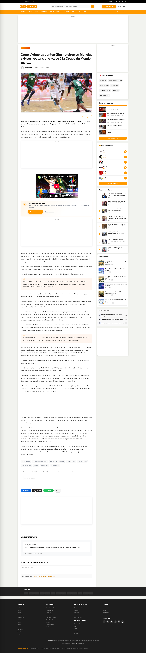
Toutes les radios (113, 183)
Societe (19, 610)
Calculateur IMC (49, 620)
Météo (124, 12)
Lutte (19, 627)
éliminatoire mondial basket (40, 461)
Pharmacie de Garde (51, 617)
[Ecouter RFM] (125, 151)
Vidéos (84, 12)
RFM (75, 626)
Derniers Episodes (78, 608)
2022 (47, 593)
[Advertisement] (73, 30)
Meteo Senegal (49, 610)
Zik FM (75, 628)
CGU (104, 615)
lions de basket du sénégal (57, 461)
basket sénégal (26, 461)
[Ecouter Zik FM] (125, 157)
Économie (59, 12)
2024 (37, 593)
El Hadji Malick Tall (30, 545)
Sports (78, 12)
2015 (85, 593)
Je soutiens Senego (35, 212)
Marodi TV (76, 610)
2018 (69, 593)
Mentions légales (71, 643)
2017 (74, 593)
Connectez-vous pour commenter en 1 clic (44, 576)
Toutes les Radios (78, 624)
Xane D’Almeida (55, 465)
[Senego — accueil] (29, 6)
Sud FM (76, 631)
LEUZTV (76, 615)
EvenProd (76, 612)
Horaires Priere (49, 615)
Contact (104, 610)
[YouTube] (123, 1)
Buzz (73, 12)
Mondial (36, 465)
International (44, 12)
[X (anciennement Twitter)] (120, 1)
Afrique (52, 12)
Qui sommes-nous (107, 608)
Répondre (40, 553)
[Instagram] (115, 621)
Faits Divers (20, 629)
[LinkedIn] (119, 621)
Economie (20, 615)
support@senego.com (93, 642)
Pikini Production (78, 617)
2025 (31, 593)
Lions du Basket (71, 461)
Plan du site (64, 643)
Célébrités (66, 12)
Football (19, 624)
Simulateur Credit (50, 624)
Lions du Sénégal (82, 461)
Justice (36, 12)
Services (119, 12)
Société (30, 12)
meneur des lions (26, 465)
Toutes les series (113, 138)
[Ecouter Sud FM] (125, 162)
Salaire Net (48, 612)
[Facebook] (117, 1)
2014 (91, 593)
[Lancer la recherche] (92, 6)
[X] (107, 621)
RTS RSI (76, 633)
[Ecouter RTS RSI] (125, 172)
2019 (64, 593)
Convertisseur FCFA (50, 608)
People (19, 620)
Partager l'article (49, 212)
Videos (19, 632)
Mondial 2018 (44, 465)
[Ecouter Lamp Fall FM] (125, 178)
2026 (26, 593)
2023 (42, 593)
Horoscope (48, 622)
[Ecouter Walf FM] (125, 167)
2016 (80, 593)
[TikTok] (126, 1)
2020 (58, 593)
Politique (23, 12)
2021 (53, 593)
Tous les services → (50, 627)
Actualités (25, 48)
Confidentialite (106, 612)
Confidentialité (81, 643)
